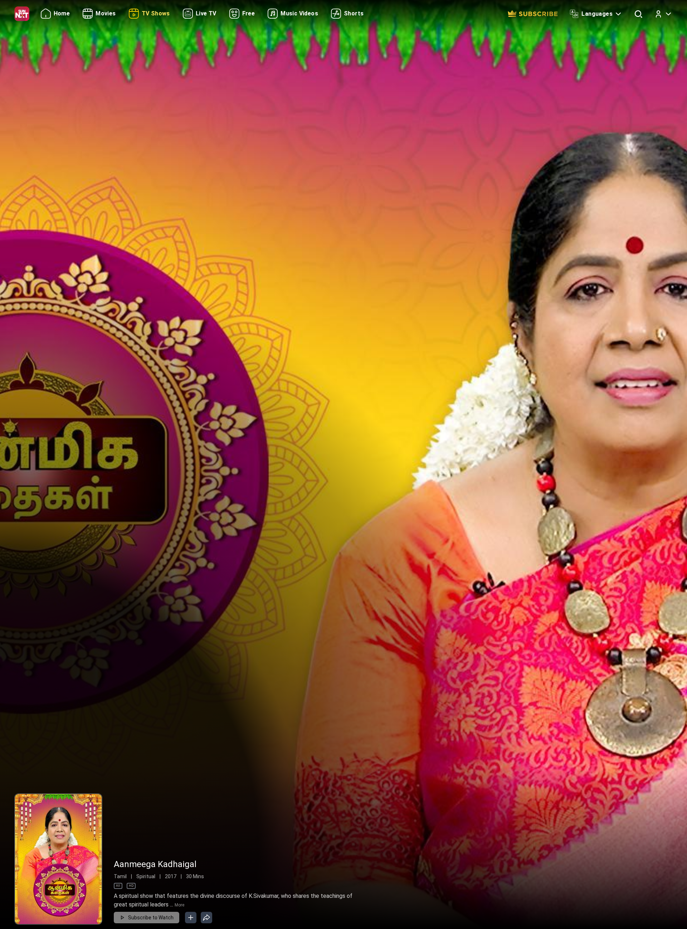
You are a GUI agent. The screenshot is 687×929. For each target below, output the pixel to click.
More (179, 905)
